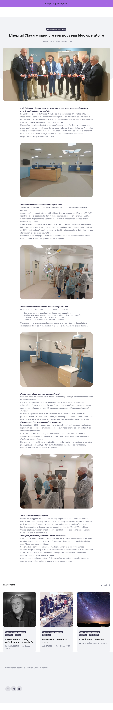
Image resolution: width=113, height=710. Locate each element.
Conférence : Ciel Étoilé (91, 639)
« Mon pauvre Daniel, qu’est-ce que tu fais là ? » (19, 640)
